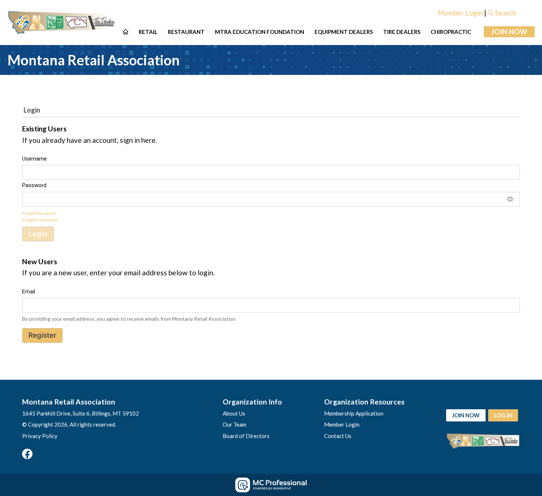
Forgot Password (39, 213)
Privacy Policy (40, 436)
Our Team (234, 424)
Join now (466, 415)
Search (505, 12)
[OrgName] (62, 22)
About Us (234, 413)
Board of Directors (246, 436)
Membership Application (353, 413)
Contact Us (337, 436)
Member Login (460, 12)
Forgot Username (40, 220)
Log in (503, 415)
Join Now (509, 31)
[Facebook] (27, 454)
